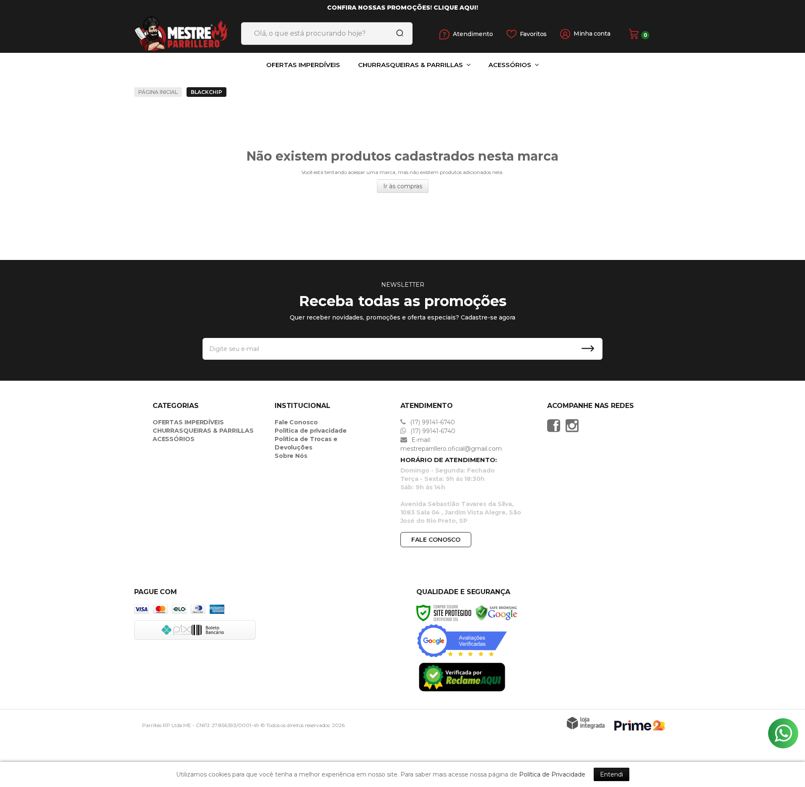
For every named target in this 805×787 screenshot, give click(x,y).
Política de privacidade (311, 430)
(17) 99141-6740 (431, 422)
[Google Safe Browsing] (496, 612)
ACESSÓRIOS (174, 439)
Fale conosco (435, 539)
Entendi (611, 774)
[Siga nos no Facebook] (555, 425)
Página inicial (158, 92)
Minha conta (592, 34)
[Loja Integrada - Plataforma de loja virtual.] (586, 723)
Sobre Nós (291, 456)
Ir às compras (402, 186)
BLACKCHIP (206, 92)
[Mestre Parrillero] (193, 34)
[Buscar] (397, 33)
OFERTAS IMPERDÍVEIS (188, 422)
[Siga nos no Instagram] (574, 425)
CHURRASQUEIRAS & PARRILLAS (203, 430)
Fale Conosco (296, 422)
